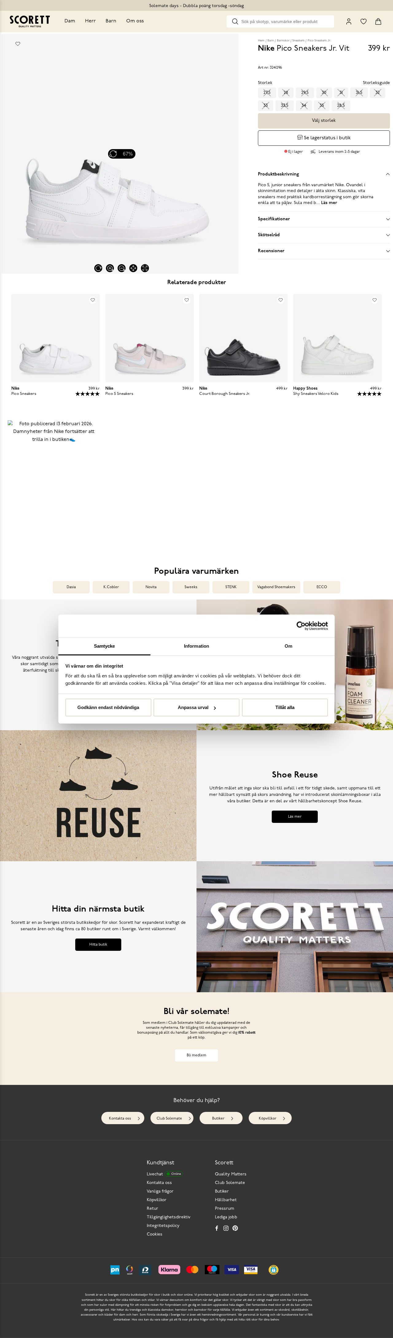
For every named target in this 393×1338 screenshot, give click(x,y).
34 (304, 105)
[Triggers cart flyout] (378, 21)
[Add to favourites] (17, 43)
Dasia (71, 587)
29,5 (305, 93)
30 (324, 93)
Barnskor (283, 40)
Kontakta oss (120, 1118)
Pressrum (224, 1208)
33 (265, 105)
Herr (90, 21)
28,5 (341, 105)
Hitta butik (98, 945)
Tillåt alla (284, 707)
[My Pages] (349, 21)
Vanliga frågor (160, 1191)
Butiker (218, 1118)
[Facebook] (216, 1228)
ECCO (322, 587)
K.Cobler (111, 587)
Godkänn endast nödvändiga (108, 707)
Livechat (164, 1174)
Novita (151, 587)
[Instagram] (226, 1228)
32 (377, 93)
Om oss (135, 21)
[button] (53, 485)
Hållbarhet (226, 1200)
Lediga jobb (226, 1217)
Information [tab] (196, 646)
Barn (111, 21)
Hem (261, 40)
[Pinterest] (235, 1228)
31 (341, 93)
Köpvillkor (267, 1118)
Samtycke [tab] (104, 646)
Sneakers (298, 40)
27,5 (266, 93)
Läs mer (295, 817)
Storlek (265, 83)
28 (286, 93)
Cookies (154, 1234)
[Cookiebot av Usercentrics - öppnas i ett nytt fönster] (301, 625)
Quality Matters (231, 1174)
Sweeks (191, 587)
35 (322, 105)
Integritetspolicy (163, 1226)
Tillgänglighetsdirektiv (168, 1217)
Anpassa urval (193, 707)
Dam (69, 21)
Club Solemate (169, 1118)
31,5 (359, 93)
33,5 (284, 105)
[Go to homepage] (30, 21)
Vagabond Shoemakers (276, 587)
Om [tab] (288, 646)
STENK (231, 587)
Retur (152, 1208)
